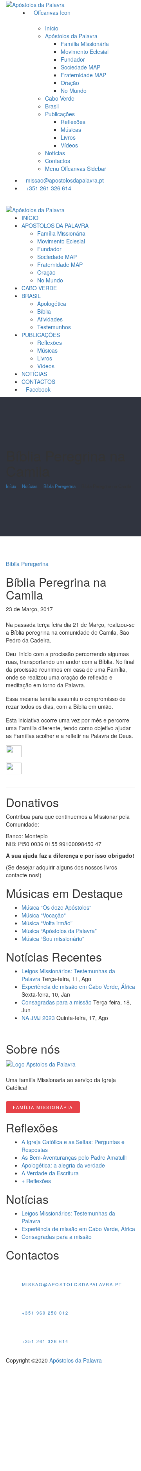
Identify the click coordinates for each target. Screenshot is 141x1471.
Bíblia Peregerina (59, 486)
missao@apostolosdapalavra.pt (65, 180)
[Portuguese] (65, 199)
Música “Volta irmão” (47, 923)
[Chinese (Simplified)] (131, 199)
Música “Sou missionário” (53, 938)
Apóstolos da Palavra (75, 1360)
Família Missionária (43, 1107)
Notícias (30, 486)
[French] (102, 199)
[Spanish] (84, 199)
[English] (74, 199)
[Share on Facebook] (8, 617)
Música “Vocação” (44, 915)
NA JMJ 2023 (38, 1018)
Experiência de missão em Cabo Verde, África (78, 986)
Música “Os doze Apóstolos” (56, 907)
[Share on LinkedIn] (21, 617)
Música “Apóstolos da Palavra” (59, 931)
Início (11, 486)
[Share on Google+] (16, 617)
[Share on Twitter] (12, 617)
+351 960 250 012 (45, 1313)
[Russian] (121, 199)
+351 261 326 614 (48, 188)
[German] (112, 199)
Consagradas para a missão (57, 1002)
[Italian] (93, 199)
